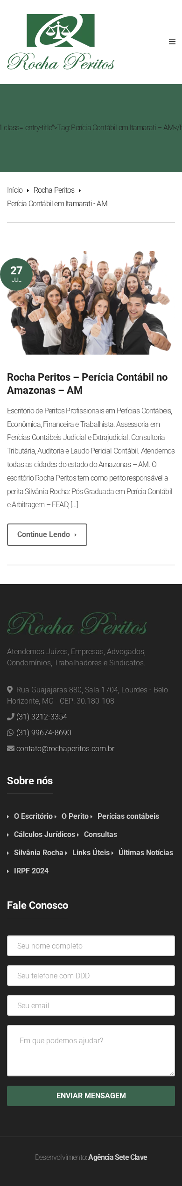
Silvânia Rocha (38, 852)
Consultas (100, 834)
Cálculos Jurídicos (44, 834)
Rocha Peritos (54, 190)
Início (14, 190)
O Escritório (33, 816)
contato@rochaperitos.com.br (65, 748)
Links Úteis (91, 852)
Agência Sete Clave (117, 1157)
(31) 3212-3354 (41, 716)
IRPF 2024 (31, 870)
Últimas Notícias (146, 852)
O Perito (75, 816)
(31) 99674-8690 (43, 732)
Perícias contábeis (128, 816)
